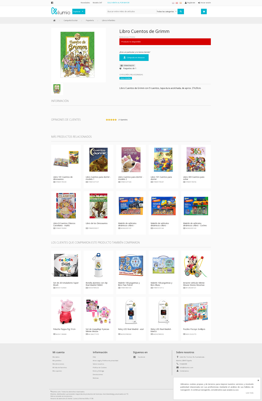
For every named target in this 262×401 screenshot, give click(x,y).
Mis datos (56, 357)
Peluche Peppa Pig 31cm (64, 329)
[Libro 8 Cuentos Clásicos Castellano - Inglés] (66, 205)
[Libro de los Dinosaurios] (98, 205)
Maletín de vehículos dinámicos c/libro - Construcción (160, 225)
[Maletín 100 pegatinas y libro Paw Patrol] (131, 265)
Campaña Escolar (71, 20)
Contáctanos (184, 371)
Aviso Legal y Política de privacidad (105, 360)
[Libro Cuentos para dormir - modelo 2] (131, 159)
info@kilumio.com (186, 367)
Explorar (76, 11)
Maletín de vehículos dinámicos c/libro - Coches (195, 224)
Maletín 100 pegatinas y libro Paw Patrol (129, 283)
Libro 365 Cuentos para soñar (193, 178)
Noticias (96, 378)
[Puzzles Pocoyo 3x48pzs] (196, 311)
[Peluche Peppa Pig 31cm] (66, 311)
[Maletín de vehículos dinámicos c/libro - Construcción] (163, 205)
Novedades (85, 3)
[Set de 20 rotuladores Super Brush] (66, 265)
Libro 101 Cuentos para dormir (161, 178)
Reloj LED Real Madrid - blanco (161, 330)
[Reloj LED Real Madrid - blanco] (163, 311)
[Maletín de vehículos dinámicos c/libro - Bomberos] (131, 205)
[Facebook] (52, 2)
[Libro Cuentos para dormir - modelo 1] (98, 159)
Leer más (250, 393)
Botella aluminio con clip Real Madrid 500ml (97, 283)
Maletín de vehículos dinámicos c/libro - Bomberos (127, 225)
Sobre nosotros (98, 364)
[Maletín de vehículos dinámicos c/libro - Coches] (196, 205)
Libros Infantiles (108, 20)
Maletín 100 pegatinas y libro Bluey (161, 283)
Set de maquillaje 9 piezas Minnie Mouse (97, 330)
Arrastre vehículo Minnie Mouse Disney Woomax (194, 283)
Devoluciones (98, 374)
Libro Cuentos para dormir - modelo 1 (98, 178)
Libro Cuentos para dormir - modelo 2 (130, 178)
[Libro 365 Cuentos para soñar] (196, 159)
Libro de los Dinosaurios (97, 223)
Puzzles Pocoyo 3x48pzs (194, 329)
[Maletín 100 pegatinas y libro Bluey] (163, 265)
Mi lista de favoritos (60, 367)
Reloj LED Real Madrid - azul (131, 329)
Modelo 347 (97, 3)
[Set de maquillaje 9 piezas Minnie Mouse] (98, 311)
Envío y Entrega (98, 371)
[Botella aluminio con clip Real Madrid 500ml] (98, 265)
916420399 (183, 364)
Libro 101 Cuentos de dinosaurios (63, 178)
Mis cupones (57, 371)
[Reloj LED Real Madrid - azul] (131, 311)
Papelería (90, 20)
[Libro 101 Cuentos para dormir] (163, 159)
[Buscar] (181, 11)
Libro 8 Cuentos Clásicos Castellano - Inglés (64, 224)
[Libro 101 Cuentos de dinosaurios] (66, 159)
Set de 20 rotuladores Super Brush (66, 283)
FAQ (94, 357)
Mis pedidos (57, 360)
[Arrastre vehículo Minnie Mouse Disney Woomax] (196, 265)
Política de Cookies (100, 367)
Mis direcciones (58, 364)
